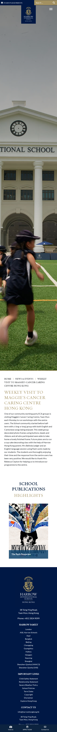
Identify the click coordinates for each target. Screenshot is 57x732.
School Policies (28, 688)
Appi (28, 636)
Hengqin (28, 655)
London (28, 629)
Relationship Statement (28, 682)
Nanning (28, 658)
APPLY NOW (27, 730)
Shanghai (28, 661)
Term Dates (28, 691)
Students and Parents (12, 3)
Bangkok (28, 639)
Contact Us (45, 730)
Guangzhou (28, 648)
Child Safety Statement (28, 678)
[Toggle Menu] (50, 9)
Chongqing (28, 645)
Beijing (28, 642)
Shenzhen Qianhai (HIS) (28, 667)
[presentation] (5, 533)
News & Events (24, 379)
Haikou (29, 652)
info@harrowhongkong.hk (28, 712)
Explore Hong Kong (29, 701)
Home (7, 379)
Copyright (28, 694)
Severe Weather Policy (28, 685)
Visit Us (10, 730)
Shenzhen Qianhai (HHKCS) (28, 664)
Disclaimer (28, 698)
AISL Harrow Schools (28, 632)
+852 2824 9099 (32, 618)
